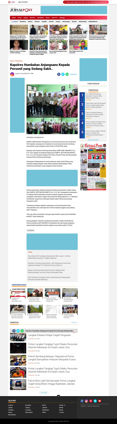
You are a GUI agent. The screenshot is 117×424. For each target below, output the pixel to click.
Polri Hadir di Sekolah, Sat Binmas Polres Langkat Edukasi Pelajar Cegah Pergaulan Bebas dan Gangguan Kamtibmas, (49, 335)
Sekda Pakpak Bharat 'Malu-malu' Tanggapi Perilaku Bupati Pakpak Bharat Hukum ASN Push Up (78, 37)
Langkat (44, 21)
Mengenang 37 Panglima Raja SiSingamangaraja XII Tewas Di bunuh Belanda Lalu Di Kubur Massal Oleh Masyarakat (18, 37)
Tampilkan (73, 322)
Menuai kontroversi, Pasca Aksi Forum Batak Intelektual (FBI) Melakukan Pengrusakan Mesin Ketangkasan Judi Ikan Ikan (97, 37)
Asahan (15, 21)
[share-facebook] (58, 74)
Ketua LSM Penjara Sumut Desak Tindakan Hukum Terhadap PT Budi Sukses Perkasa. (38, 37)
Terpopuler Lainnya (93, 140)
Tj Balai (75, 21)
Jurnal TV (54, 17)
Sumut (20, 17)
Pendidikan (40, 17)
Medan (52, 21)
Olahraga (62, 17)
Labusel (37, 21)
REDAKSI (83, 406)
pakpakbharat (93, 21)
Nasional (32, 17)
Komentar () (73, 74)
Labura (30, 21)
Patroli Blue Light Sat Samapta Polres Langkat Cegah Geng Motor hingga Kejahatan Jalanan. (86, 2)
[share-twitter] (63, 74)
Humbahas (18, 61)
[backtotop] (58, 396)
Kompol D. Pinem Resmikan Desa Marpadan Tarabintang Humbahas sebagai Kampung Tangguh (38, 53)
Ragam (26, 17)
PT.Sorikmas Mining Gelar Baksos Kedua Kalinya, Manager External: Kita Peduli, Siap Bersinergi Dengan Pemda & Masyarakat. (58, 37)
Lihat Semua (44, 392)
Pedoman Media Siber (93, 406)
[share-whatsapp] (67, 74)
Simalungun (66, 21)
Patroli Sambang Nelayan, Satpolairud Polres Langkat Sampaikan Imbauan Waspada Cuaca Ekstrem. (52, 359)
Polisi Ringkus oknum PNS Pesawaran (76, 52)
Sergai (58, 21)
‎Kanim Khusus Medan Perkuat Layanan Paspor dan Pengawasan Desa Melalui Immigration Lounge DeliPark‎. (95, 133)
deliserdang (83, 21)
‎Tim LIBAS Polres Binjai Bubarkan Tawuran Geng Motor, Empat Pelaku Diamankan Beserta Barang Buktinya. (95, 96)
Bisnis (47, 17)
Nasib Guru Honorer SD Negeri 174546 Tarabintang (18, 52)
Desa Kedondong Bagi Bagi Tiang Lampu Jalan (58, 52)
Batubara (23, 21)
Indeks (14, 17)
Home (13, 2)
